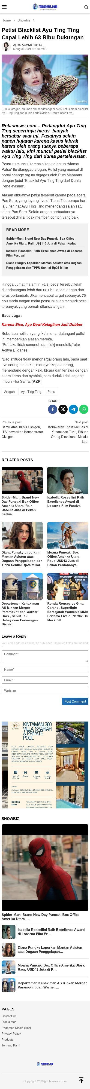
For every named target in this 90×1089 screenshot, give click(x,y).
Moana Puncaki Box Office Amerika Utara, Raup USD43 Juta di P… (51, 967)
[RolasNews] (45, 6)
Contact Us (9, 1016)
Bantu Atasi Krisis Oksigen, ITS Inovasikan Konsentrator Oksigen (22, 429)
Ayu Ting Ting (31, 391)
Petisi (51, 391)
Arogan (9, 391)
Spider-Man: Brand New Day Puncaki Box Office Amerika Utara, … (40, 917)
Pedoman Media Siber (16, 1027)
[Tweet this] (63, 409)
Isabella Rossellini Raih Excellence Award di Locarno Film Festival (65, 502)
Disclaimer (9, 1021)
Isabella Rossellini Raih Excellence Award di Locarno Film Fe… (51, 932)
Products (8, 1039)
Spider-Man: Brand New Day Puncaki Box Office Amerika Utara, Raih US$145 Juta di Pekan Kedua (41, 240)
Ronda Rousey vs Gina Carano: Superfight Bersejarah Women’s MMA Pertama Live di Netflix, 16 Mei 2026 (67, 612)
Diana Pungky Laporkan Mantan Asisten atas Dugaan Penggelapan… (50, 949)
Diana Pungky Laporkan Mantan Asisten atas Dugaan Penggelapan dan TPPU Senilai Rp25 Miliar (44, 265)
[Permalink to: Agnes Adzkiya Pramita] (6, 46)
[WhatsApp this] (83, 409)
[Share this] (52, 409)
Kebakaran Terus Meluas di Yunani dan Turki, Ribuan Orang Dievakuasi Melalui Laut (68, 432)
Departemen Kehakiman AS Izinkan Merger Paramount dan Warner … (52, 985)
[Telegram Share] (73, 409)
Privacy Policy (11, 1033)
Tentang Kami (11, 1045)
